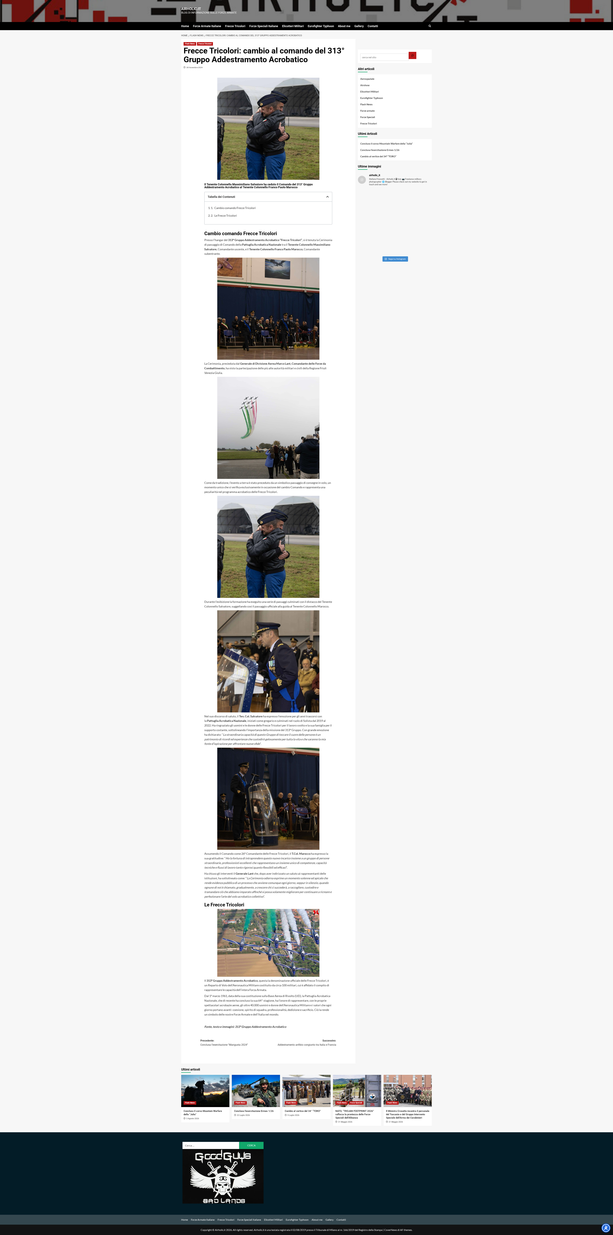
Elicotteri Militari (293, 26)
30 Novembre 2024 (194, 67)
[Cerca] (412, 55)
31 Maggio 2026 (345, 1122)
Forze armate (367, 110)
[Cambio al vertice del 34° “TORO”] (306, 1091)
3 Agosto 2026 (192, 1118)
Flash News (190, 44)
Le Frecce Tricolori (225, 215)
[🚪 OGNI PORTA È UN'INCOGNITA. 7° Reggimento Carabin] (414, 243)
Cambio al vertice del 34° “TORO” (378, 156)
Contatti (373, 26)
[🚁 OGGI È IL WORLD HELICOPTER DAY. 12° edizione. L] (414, 222)
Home (185, 26)
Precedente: (224, 1042)
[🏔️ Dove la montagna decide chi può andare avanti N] (376, 243)
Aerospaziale (367, 78)
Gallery (359, 26)
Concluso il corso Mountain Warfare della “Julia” (386, 143)
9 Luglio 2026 (293, 1115)
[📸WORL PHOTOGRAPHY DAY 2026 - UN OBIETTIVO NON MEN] (414, 200)
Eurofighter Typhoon (321, 26)
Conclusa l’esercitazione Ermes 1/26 (379, 150)
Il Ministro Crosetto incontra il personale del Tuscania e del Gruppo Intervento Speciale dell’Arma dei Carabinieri (407, 1114)
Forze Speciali (367, 117)
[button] (430, 26)
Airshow (365, 85)
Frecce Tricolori (235, 26)
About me (344, 26)
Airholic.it (191, 9)
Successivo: (307, 1042)
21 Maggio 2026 (396, 1122)
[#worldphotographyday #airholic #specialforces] (376, 222)
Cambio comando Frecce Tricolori (235, 208)
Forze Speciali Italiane (263, 26)
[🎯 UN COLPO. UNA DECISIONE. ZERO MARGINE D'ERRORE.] (376, 200)
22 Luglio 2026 (243, 1115)
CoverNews (390, 1229)
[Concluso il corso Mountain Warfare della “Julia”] (205, 1091)
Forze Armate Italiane (207, 26)
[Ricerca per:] (210, 1145)
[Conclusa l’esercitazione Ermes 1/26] (256, 1091)
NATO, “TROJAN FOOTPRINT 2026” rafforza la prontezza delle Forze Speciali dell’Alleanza (354, 1114)
